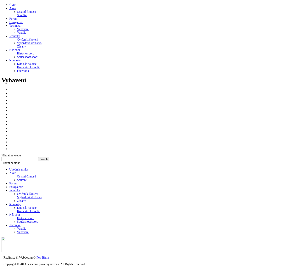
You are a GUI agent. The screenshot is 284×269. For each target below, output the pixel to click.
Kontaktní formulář (28, 67)
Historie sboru (25, 53)
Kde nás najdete (27, 63)
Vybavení (23, 29)
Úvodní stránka (18, 169)
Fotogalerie (16, 22)
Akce (12, 8)
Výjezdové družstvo (29, 43)
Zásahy (21, 46)
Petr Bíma (43, 257)
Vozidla (21, 32)
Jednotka (14, 36)
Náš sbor (14, 50)
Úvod (12, 4)
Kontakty (15, 60)
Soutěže (22, 15)
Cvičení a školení (27, 39)
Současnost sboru (27, 57)
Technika (14, 25)
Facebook (23, 70)
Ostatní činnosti (26, 11)
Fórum (13, 18)
